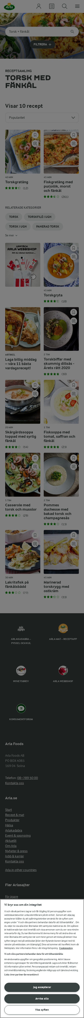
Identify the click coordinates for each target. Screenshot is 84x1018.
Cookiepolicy (66, 948)
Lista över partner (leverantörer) (21, 974)
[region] (42, 958)
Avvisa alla (42, 998)
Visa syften (42, 1009)
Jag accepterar (42, 987)
